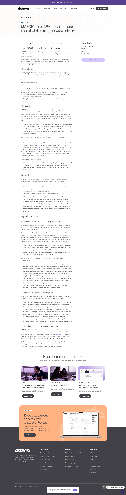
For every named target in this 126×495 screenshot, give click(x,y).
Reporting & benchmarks (47, 456)
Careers (92, 476)
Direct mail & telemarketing (73, 453)
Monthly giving (69, 459)
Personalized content (47, 463)
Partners (93, 469)
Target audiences (45, 459)
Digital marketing (70, 456)
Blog (91, 453)
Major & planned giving (72, 466)
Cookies (27, 487)
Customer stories (95, 463)
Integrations (44, 469)
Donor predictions (45, 453)
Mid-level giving (70, 463)
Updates (93, 472)
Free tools (93, 456)
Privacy (17, 487)
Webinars (93, 459)
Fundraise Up (58, 43)
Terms (22, 487)
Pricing (55, 8)
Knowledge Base (95, 466)
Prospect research (46, 466)
